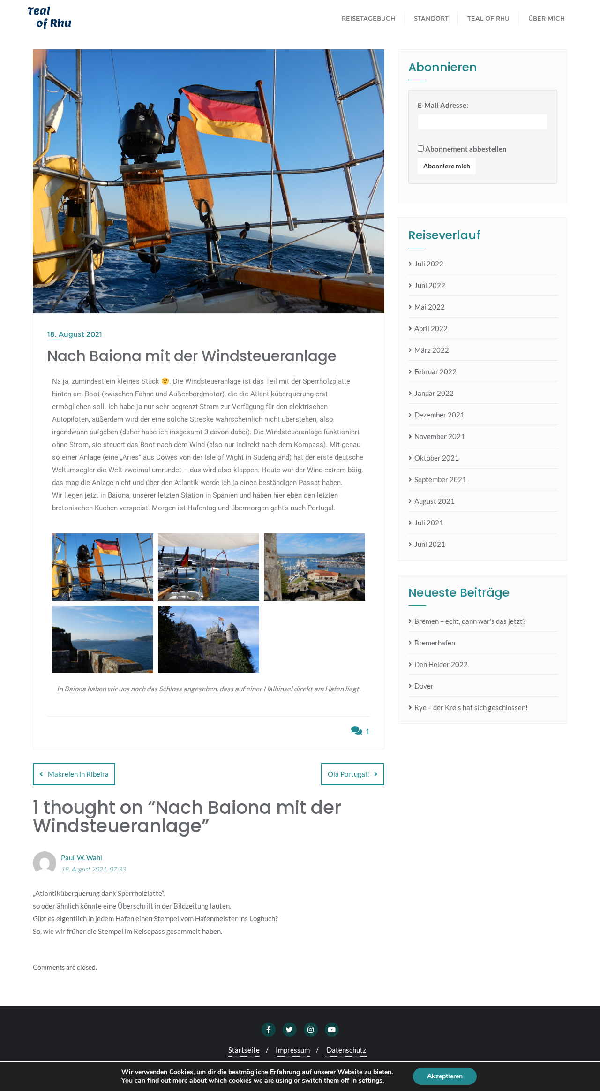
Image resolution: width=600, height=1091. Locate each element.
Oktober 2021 (436, 458)
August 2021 (434, 501)
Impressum (293, 1050)
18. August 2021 (74, 334)
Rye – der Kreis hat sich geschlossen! (471, 707)
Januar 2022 (434, 393)
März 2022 (431, 350)
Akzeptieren (445, 1076)
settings (370, 1080)
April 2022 (431, 328)
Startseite (244, 1050)
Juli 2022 (428, 263)
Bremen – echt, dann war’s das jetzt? (469, 621)
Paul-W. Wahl (81, 857)
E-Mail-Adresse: (443, 105)
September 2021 (440, 479)
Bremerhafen (434, 642)
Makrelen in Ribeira (78, 774)
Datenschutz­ (346, 1050)
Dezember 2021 (439, 414)
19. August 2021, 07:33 (93, 869)
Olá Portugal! (348, 774)
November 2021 (439, 436)
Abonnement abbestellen (465, 148)
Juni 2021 (429, 544)
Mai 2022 (429, 307)
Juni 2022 (429, 285)
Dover (424, 686)
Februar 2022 (435, 371)
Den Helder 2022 (441, 664)
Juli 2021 (428, 522)
